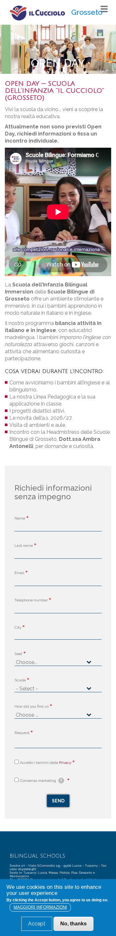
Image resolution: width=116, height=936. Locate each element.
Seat (18, 654)
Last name (24, 545)
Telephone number (31, 600)
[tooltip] (61, 780)
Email (19, 573)
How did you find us (32, 706)
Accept (36, 924)
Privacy (65, 762)
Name (20, 518)
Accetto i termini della (45, 762)
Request (22, 732)
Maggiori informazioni (40, 907)
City (18, 627)
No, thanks (73, 923)
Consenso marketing (41, 780)
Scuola (20, 680)
